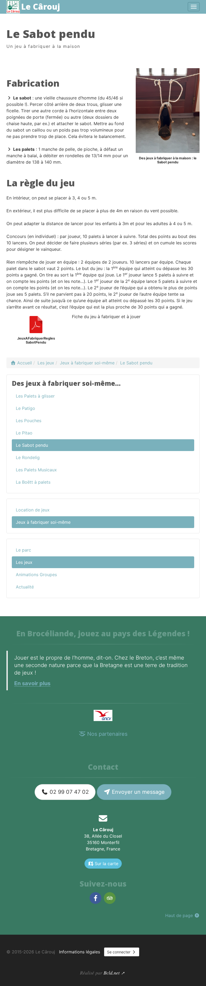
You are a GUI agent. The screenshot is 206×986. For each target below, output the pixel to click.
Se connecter (119, 952)
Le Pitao (24, 433)
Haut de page (179, 915)
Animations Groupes (36, 574)
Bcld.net (112, 972)
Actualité (25, 587)
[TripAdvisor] (110, 898)
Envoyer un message (137, 792)
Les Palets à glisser (35, 396)
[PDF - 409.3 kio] (36, 324)
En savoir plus (32, 683)
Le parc (23, 550)
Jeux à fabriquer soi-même (43, 522)
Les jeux (24, 562)
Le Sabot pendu (32, 445)
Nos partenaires (106, 734)
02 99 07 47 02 (68, 792)
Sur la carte (105, 863)
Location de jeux (33, 510)
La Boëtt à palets (33, 482)
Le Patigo (25, 408)
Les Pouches (28, 420)
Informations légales (79, 951)
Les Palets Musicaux (36, 469)
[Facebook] (95, 898)
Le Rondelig (28, 457)
